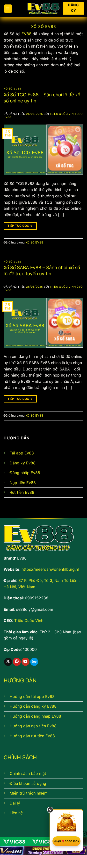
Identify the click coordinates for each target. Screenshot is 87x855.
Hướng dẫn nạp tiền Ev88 (33, 725)
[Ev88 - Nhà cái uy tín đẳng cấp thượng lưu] (44, 9)
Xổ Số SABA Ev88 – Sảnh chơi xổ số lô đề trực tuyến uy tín (42, 271)
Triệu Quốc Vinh (28, 620)
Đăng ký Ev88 (23, 463)
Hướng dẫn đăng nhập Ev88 (35, 716)
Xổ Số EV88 (12, 88)
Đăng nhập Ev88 (25, 472)
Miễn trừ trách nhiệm (29, 793)
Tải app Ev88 (22, 453)
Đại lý (15, 803)
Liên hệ (16, 812)
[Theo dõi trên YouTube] (25, 662)
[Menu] (8, 8)
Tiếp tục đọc (20, 225)
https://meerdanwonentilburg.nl (50, 569)
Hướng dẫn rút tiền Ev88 (32, 735)
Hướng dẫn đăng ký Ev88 (33, 706)
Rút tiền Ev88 (22, 492)
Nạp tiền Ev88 (23, 482)
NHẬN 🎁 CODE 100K (66, 841)
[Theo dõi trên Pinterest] (17, 662)
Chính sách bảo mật (28, 773)
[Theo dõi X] (8, 662)
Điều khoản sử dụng (28, 783)
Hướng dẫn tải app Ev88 (32, 696)
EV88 (26, 33)
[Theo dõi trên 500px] (34, 662)
